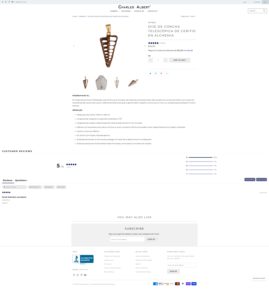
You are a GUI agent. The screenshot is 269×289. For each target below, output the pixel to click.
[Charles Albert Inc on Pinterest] (9, 2)
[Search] (264, 11)
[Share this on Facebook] (156, 73)
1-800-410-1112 (20, 2)
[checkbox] (61, 187)
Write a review (261, 179)
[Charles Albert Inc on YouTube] (12, 2)
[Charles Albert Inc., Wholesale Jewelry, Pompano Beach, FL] (83, 259)
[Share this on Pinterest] (161, 73)
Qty (149, 56)
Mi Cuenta (107, 264)
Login (258, 2)
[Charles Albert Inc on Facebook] (2, 2)
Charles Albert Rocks (143, 272)
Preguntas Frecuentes (112, 256)
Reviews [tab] (8, 180)
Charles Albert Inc (84, 284)
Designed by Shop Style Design (103, 284)
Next (193, 16)
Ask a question (249, 179)
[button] (115, 11)
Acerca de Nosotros (143, 256)
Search (138, 264)
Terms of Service (142, 268)
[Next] (144, 46)
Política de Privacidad (144, 260)
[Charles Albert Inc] (135, 7)
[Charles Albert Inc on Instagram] (6, 2)
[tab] (21, 180)
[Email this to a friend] (167, 73)
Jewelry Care (108, 260)
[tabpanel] (134, 198)
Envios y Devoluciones (112, 268)
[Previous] (74, 46)
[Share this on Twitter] (150, 73)
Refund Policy (109, 272)
